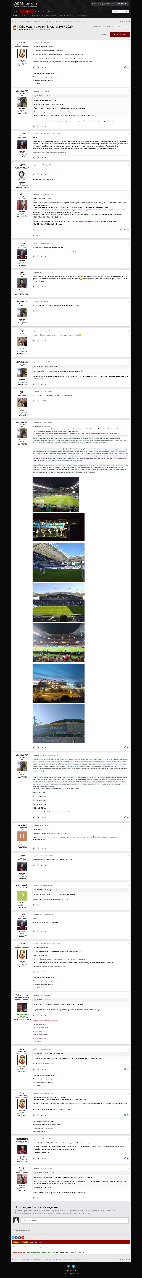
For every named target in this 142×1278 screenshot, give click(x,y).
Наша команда (51, 15)
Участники (73, 1252)
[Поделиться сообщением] (128, 42)
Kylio (22, 272)
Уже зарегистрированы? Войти (102, 4)
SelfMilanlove (22, 995)
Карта (50, 12)
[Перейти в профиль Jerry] (22, 175)
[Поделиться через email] (19, 1237)
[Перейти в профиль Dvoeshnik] (22, 836)
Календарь (24, 15)
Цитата (43, 67)
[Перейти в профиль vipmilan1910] (22, 102)
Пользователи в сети (66, 15)
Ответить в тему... (31, 1220)
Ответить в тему (120, 34)
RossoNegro (22, 1139)
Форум (14, 15)
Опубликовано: (42, 42)
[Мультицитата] (38, 67)
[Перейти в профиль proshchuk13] (22, 896)
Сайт (16, 12)
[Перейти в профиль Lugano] (22, 144)
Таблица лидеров (82, 15)
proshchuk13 (22, 885)
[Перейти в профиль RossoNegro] (22, 1149)
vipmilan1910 (22, 91)
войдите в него (89, 1211)
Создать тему (101, 34)
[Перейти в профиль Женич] (14, 28)
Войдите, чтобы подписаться (105, 26)
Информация (46, 29)
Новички (81, 1252)
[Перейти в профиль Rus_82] (22, 1179)
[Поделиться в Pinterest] (22, 1237)
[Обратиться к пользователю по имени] (34, 67)
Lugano (22, 133)
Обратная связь (71, 1270)
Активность (39, 12)
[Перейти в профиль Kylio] (22, 283)
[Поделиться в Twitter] (13, 1237)
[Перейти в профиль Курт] (22, 341)
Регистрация (122, 3)
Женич (26, 29)
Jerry (22, 165)
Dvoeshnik (22, 825)
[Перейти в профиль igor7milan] (22, 205)
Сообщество (26, 12)
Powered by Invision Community (71, 1275)
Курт (22, 331)
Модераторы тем (37, 15)
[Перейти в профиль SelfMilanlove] (22, 1007)
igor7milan (22, 194)
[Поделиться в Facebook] (16, 1237)
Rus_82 (22, 1168)
